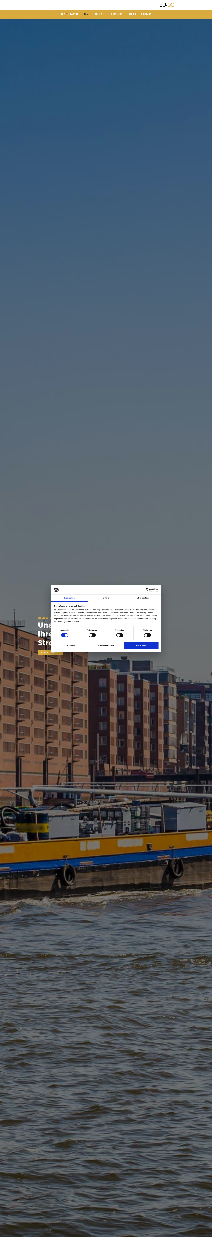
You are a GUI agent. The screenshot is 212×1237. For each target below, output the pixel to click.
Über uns (100, 14)
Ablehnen (71, 645)
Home (87, 14)
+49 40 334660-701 (50, 652)
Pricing (131, 14)
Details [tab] (106, 598)
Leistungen (116, 14)
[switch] (92, 635)
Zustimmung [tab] (69, 598)
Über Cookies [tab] (143, 598)
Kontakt (146, 14)
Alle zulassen (141, 645)
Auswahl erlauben (106, 645)
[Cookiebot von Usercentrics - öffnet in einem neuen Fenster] (148, 590)
